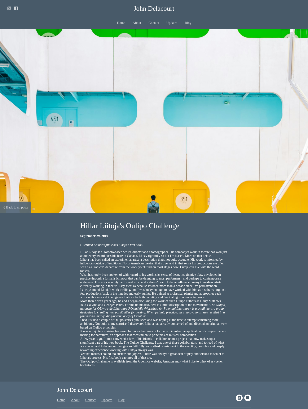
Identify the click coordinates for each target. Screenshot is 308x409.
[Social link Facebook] (16, 8)
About (137, 23)
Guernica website (149, 361)
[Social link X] (9, 8)
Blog (188, 23)
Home (121, 23)
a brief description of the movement (183, 305)
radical (84, 271)
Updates (171, 23)
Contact (154, 23)
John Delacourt (154, 8)
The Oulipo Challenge (138, 342)
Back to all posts (17, 207)
